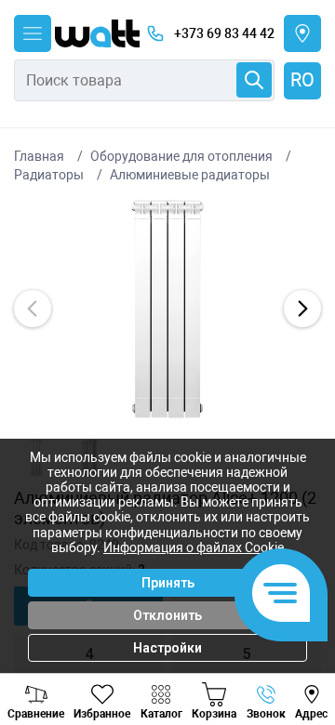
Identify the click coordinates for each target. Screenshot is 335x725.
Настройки (167, 647)
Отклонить (167, 615)
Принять (167, 582)
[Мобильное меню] (32, 33)
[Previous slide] (32, 308)
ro (302, 80)
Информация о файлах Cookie (193, 547)
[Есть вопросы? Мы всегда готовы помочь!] (281, 594)
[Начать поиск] (254, 80)
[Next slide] (302, 308)
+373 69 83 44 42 (224, 33)
